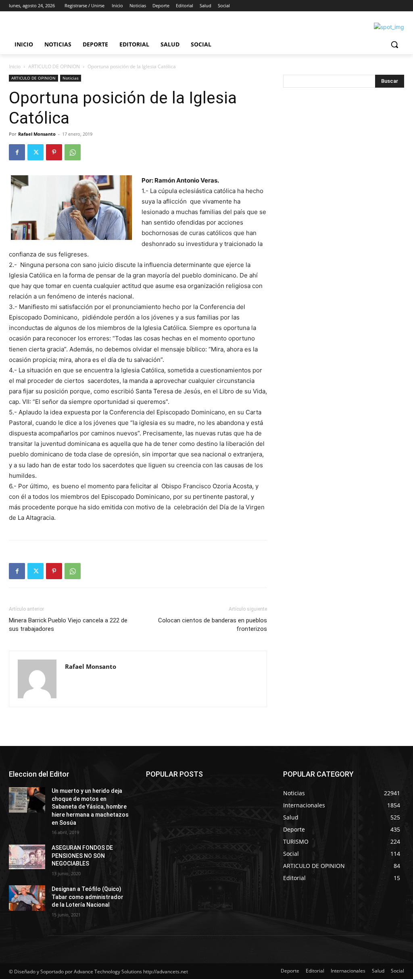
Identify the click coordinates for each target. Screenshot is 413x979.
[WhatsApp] (73, 152)
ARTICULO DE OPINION (54, 66)
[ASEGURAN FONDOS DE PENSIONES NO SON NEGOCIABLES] (27, 857)
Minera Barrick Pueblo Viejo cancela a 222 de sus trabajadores (68, 624)
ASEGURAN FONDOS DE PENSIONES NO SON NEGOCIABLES (82, 856)
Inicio (15, 66)
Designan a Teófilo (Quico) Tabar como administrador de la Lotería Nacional (87, 897)
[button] (394, 44)
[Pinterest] (54, 152)
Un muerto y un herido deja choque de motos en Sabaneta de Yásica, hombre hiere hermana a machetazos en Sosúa (90, 807)
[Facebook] (17, 152)
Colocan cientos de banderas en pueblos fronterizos (212, 624)
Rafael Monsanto (37, 134)
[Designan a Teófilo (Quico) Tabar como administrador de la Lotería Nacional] (27, 898)
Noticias (71, 78)
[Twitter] (35, 152)
